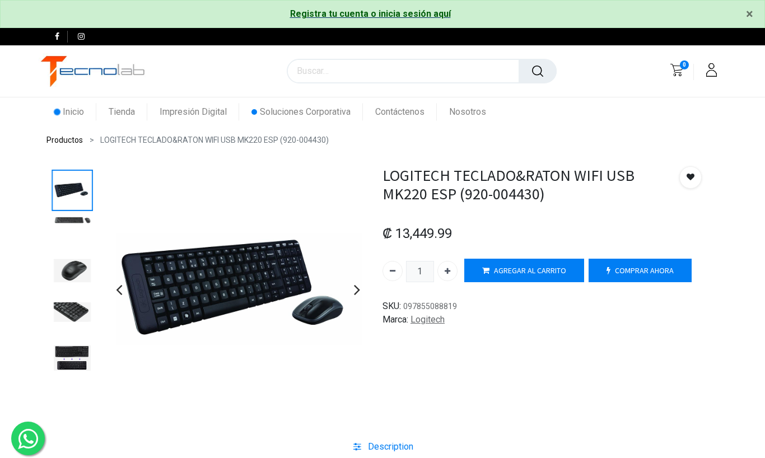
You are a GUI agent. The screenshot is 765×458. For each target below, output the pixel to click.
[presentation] (119, 289)
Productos (64, 139)
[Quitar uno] (392, 271)
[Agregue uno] (447, 271)
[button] (690, 177)
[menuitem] (75, 111)
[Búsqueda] (538, 71)
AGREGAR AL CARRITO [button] (530, 270)
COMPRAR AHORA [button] (644, 270)
